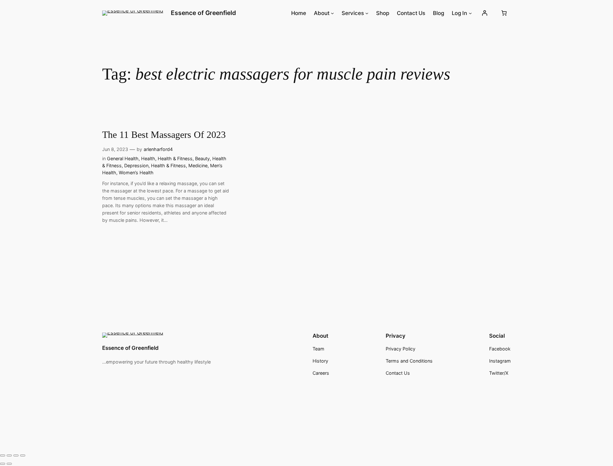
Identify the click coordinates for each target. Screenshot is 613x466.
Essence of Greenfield (203, 13)
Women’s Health (136, 172)
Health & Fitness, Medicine (179, 165)
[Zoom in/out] (2, 455)
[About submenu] (332, 13)
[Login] (484, 13)
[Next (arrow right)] (9, 464)
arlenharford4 (158, 149)
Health (148, 158)
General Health (123, 158)
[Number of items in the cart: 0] (504, 13)
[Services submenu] (366, 13)
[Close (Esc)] (22, 455)
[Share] (16, 455)
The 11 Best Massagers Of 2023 (164, 135)
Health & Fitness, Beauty (184, 158)
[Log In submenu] (470, 13)
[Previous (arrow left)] (2, 464)
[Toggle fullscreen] (9, 455)
